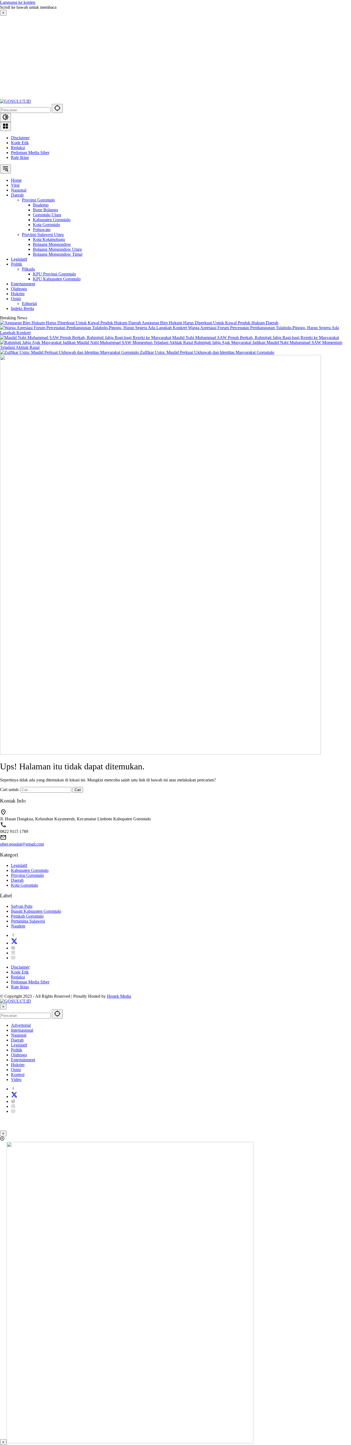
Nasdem (18, 926)
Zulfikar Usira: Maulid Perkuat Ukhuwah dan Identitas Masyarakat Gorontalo (207, 352)
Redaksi (18, 147)
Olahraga (19, 1055)
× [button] (3, 1007)
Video (16, 1079)
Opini (16, 1069)
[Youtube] (13, 957)
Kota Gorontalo (24, 885)
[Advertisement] (44, 57)
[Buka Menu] (5, 126)
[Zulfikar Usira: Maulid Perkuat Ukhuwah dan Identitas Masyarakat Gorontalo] (70, 352)
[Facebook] (13, 935)
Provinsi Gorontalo (27, 875)
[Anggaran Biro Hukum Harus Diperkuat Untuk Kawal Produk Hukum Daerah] (71, 322)
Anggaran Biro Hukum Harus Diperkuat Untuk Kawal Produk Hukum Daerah (210, 322)
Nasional (18, 1035)
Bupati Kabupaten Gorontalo (36, 911)
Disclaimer (20, 137)
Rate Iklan (20, 157)
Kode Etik (20, 142)
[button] (57, 108)
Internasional (22, 1030)
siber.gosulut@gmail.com (22, 844)
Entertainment (23, 1059)
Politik (16, 1050)
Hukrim (17, 1064)
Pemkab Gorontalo (27, 916)
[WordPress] (13, 948)
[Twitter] (14, 943)
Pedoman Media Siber (30, 152)
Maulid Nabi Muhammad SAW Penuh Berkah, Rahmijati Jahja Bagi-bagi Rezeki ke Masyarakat (255, 337)
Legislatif (19, 865)
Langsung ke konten (17, 2)
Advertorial (21, 1025)
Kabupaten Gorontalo (30, 870)
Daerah (17, 880)
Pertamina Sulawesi (28, 921)
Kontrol (17, 1074)
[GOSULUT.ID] (15, 101)
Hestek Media (119, 996)
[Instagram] (13, 953)
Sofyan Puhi (21, 906)
